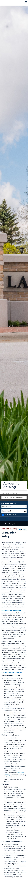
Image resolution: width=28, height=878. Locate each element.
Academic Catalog (11, 493)
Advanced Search (6, 518)
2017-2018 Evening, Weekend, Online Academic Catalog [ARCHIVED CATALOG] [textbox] (14, 497)
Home (3, 493)
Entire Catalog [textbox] (7, 506)
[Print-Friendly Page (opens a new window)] (23, 529)
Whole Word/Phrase (10, 514)
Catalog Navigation (10, 524)
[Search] (25, 511)
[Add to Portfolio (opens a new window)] (20, 529)
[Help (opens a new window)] (25, 529)
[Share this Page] (22, 529)
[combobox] (14, 497)
